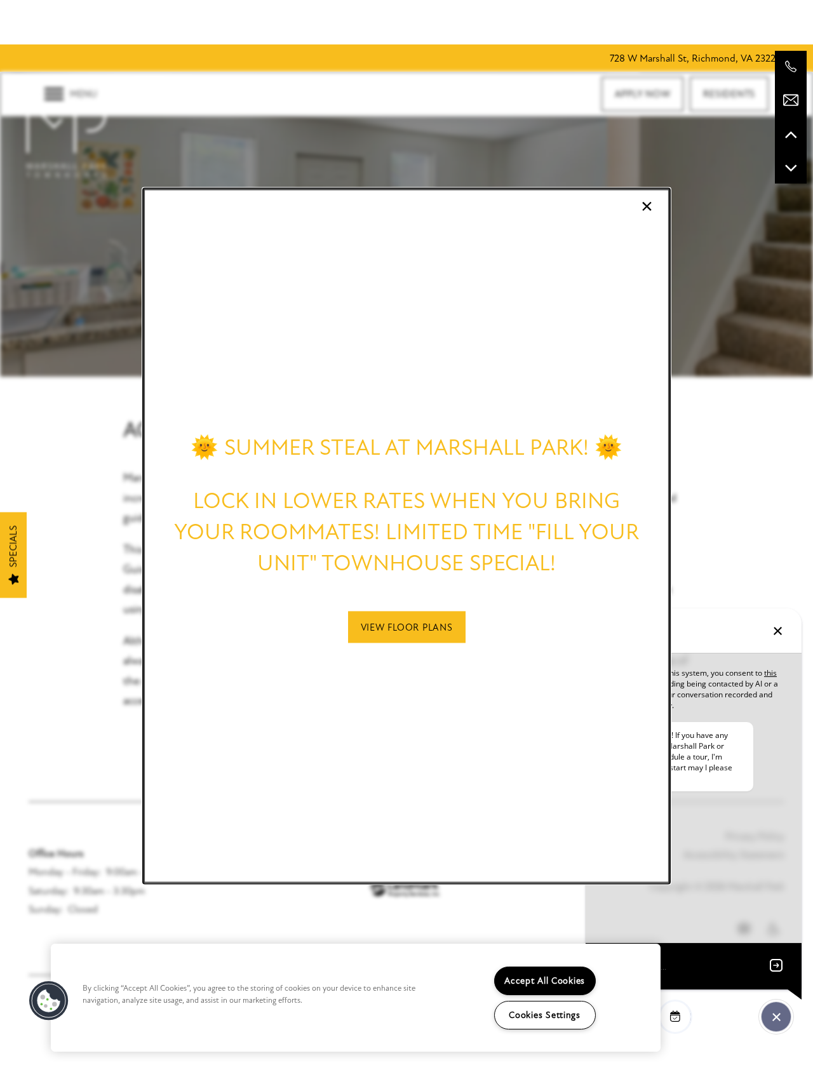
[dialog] (406, 535)
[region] (356, 998)
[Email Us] (791, 100)
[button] (407, 627)
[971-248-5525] (791, 67)
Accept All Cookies (544, 980)
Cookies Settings (545, 1015)
